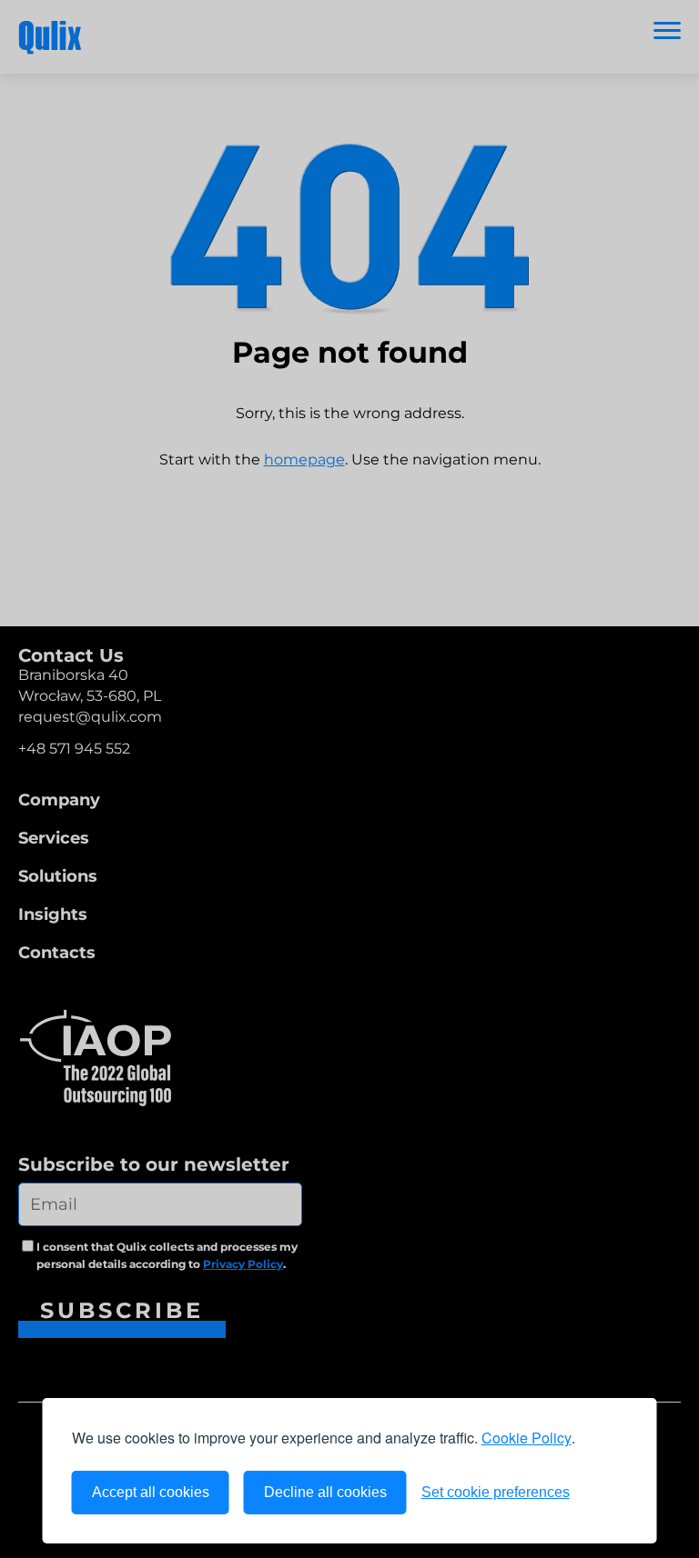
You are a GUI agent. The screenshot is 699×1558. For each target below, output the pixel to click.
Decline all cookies (325, 1492)
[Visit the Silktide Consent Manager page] (606, 1492)
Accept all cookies (150, 1492)
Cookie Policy (526, 1437)
